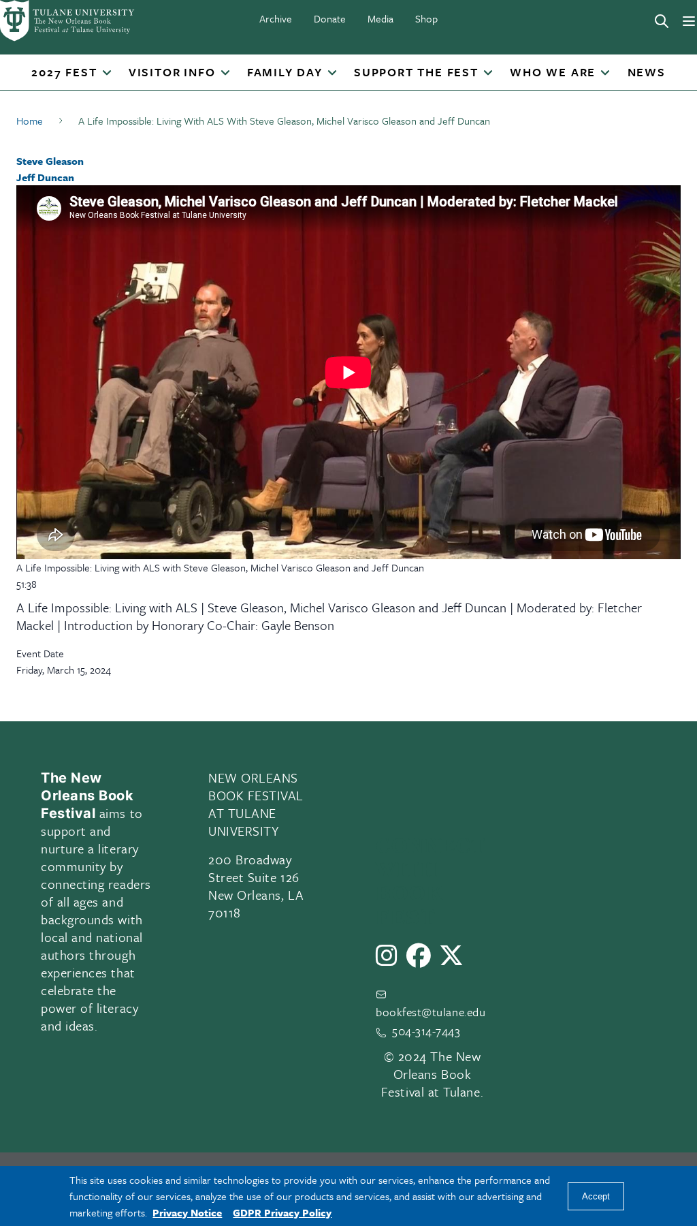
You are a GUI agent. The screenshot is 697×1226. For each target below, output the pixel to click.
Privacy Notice (187, 1212)
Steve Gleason (50, 160)
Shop (426, 18)
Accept (596, 1196)
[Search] (661, 21)
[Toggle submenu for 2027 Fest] (106, 73)
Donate (330, 18)
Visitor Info (172, 72)
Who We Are (553, 72)
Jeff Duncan (45, 177)
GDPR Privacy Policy (282, 1212)
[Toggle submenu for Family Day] (332, 73)
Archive (275, 18)
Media (380, 18)
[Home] (68, 21)
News (647, 72)
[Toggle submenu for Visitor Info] (224, 73)
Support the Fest (416, 72)
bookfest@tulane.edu (430, 1011)
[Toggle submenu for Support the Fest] (488, 73)
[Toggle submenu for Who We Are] (605, 73)
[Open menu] (689, 21)
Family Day (285, 72)
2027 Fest (64, 72)
